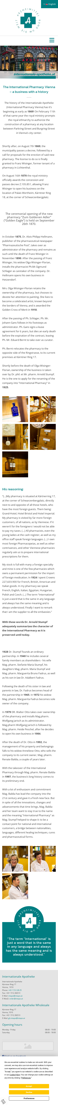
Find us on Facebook (14, 1056)
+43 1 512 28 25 (15, 990)
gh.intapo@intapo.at (16, 1018)
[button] (52, 40)
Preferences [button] (26, 1078)
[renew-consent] (3, 1101)
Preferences (29, 1098)
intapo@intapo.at (15, 996)
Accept (29, 1086)
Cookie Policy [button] (15, 1075)
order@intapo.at (16, 998)
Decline (29, 1092)
